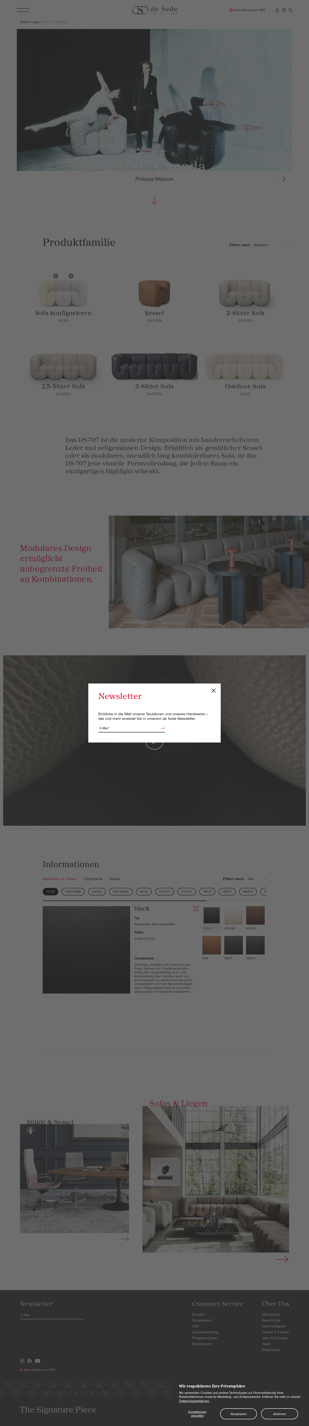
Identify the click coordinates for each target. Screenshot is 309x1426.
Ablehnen (279, 1414)
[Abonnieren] (161, 728)
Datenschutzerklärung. (194, 1401)
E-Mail (105, 728)
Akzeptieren (238, 1414)
